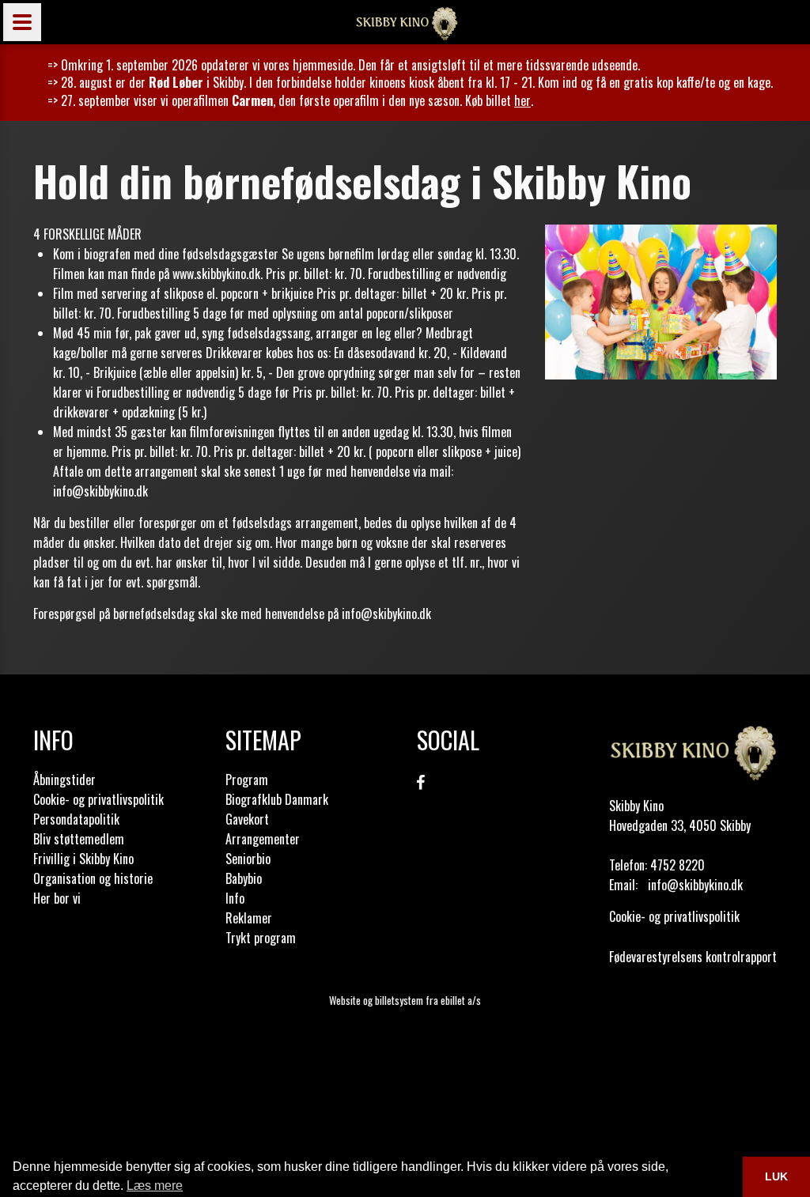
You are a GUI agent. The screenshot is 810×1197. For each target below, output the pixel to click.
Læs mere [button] (155, 1185)
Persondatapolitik (76, 819)
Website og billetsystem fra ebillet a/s (405, 1000)
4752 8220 (677, 864)
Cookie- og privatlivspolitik (98, 799)
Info (234, 898)
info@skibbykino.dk (100, 490)
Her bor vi (57, 898)
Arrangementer (262, 838)
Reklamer (248, 917)
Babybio (243, 878)
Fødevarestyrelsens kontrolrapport (693, 956)
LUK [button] (776, 1176)
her (522, 100)
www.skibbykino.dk (216, 273)
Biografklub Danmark (276, 799)
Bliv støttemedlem (78, 838)
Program (246, 779)
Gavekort (247, 819)
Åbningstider (64, 779)
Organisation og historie (93, 878)
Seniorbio (248, 858)
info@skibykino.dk (386, 613)
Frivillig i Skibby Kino (83, 858)
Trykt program (260, 937)
